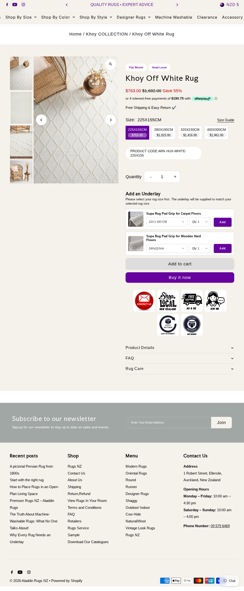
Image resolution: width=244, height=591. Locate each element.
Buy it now (180, 277)
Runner (131, 487)
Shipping (74, 487)
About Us (75, 480)
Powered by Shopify (66, 581)
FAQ (71, 514)
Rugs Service (78, 528)
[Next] (177, 4)
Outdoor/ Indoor (138, 507)
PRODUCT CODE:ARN (147, 151)
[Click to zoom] (110, 64)
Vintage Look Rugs (140, 528)
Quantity (134, 176)
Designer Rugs (137, 494)
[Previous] (67, 4)
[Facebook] (6, 5)
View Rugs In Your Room (87, 501)
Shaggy (131, 501)
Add (222, 222)
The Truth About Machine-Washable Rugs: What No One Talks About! (33, 521)
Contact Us (76, 473)
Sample (74, 535)
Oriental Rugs (136, 473)
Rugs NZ (75, 466)
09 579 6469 (220, 526)
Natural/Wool (136, 521)
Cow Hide (133, 514)
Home (75, 34)
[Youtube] (14, 5)
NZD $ (233, 5)
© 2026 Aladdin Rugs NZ (29, 581)
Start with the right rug (27, 480)
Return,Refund (79, 494)
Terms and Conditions (85, 507)
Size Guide (225, 120)
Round (131, 480)
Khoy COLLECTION (107, 34)
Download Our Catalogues (88, 542)
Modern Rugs (136, 466)
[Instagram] (22, 5)
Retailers (74, 521)
